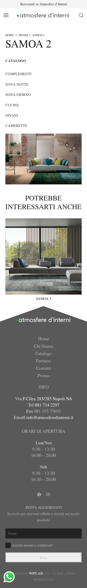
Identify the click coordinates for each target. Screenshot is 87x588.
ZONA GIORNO (18, 94)
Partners (43, 361)
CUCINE (12, 105)
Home (43, 339)
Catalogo (43, 353)
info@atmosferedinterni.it (49, 417)
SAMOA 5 (43, 298)
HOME (9, 35)
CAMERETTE (16, 125)
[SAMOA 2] (43, 159)
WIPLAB (36, 573)
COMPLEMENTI (18, 73)
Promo (43, 375)
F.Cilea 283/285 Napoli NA (47, 399)
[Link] (43, 15)
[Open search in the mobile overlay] (81, 15)
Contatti (43, 368)
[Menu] (6, 15)
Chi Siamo (43, 346)
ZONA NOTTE (17, 84)
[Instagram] (48, 494)
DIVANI (23, 35)
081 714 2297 (47, 405)
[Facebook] (39, 494)
